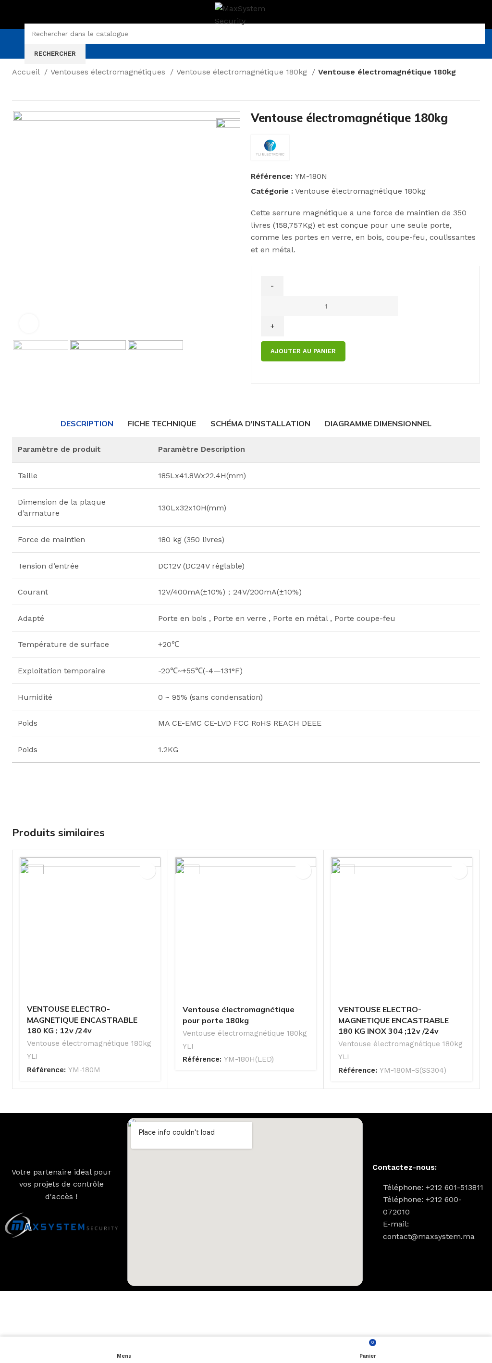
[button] (147, 870)
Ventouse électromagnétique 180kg (242, 71)
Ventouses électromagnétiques (109, 71)
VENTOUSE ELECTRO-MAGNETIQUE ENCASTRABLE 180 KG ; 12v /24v (82, 1019)
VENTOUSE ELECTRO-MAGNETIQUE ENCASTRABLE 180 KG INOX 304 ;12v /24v (393, 1020)
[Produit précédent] (17, 90)
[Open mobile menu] (11, 43)
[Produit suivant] (36, 90)
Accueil (27, 71)
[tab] (87, 423)
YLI (32, 1056)
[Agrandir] (28, 323)
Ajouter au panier (303, 351)
